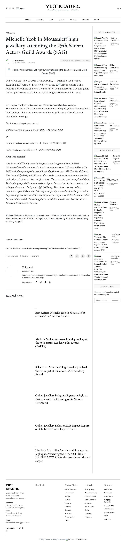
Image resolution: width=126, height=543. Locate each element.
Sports (73, 19)
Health (85, 19)
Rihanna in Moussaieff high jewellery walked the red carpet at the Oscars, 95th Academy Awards (61, 370)
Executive (68, 513)
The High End (108, 509)
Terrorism (68, 503)
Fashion (67, 500)
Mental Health (89, 507)
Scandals (68, 510)
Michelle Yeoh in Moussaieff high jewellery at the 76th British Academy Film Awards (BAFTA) (61, 342)
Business (40, 19)
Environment (69, 493)
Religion (68, 496)
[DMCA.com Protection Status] (76, 539)
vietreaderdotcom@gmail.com (17, 523)
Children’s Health (90, 496)
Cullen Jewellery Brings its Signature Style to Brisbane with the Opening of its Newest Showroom (61, 399)
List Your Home (109, 512)
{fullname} (27, 267)
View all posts (27, 282)
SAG (79, 249)
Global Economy (70, 489)
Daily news (88, 517)
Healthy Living (89, 489)
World (28, 19)
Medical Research (91, 493)
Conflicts (68, 507)
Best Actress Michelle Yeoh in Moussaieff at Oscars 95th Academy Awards (60, 314)
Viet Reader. (63, 6)
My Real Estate (109, 505)
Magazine (107, 519)
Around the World (90, 500)
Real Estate (108, 489)
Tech (96, 19)
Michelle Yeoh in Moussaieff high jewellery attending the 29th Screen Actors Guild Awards (41, 249)
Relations (88, 513)
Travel (61, 19)
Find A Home (108, 496)
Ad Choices (88, 503)
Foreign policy (69, 517)
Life (51, 19)
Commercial (108, 493)
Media (87, 510)
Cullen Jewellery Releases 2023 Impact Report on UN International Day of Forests (62, 427)
